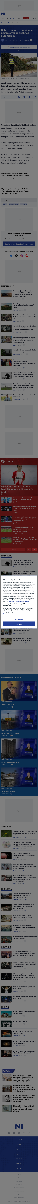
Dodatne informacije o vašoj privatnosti (19, 601)
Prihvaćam (19, 624)
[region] (19, 602)
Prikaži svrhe (19, 619)
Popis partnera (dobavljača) (10, 613)
